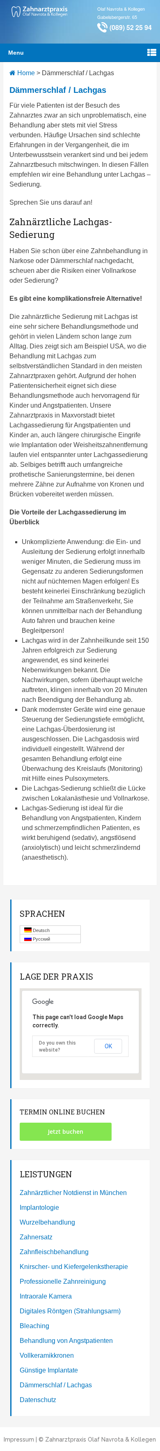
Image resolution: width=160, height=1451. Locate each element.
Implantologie (39, 1207)
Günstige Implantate (49, 1370)
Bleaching (34, 1325)
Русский (41, 939)
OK (108, 1046)
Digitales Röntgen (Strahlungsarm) (70, 1311)
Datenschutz (38, 1399)
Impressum (19, 1439)
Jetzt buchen (65, 1131)
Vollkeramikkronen (47, 1355)
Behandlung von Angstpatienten (66, 1340)
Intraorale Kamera (46, 1296)
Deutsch (41, 930)
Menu (16, 52)
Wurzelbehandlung (47, 1222)
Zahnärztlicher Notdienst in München (73, 1192)
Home (25, 72)
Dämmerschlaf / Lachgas (56, 1385)
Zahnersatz (36, 1237)
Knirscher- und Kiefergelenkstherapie (74, 1266)
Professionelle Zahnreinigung (63, 1281)
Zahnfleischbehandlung (54, 1251)
